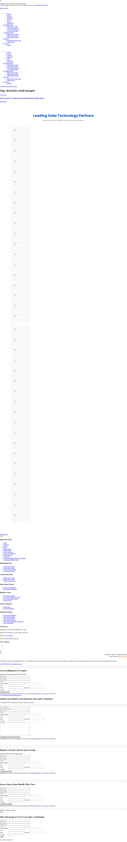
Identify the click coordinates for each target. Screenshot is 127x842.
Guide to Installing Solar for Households (14, 558)
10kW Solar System (12, 28)
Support (9, 45)
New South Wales (8, 623)
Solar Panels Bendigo (9, 620)
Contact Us (6, 43)
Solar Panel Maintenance (10, 589)
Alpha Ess (10, 19)
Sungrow (9, 22)
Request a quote (12, 86)
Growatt (9, 14)
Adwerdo (124, 656)
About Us (6, 39)
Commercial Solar (8, 32)
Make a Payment (8, 552)
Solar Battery (7, 607)
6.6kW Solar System (12, 26)
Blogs (5, 547)
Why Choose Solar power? (10, 599)
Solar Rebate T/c (8, 555)
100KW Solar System (13, 37)
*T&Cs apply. (18, 753)
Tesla (8, 20)
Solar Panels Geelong (9, 618)
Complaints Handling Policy (11, 560)
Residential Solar (8, 25)
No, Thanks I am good (6, 840)
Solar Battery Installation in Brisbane (13, 621)
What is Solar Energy (9, 596)
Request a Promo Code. (41, 5)
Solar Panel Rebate (8, 608)
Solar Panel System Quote (14, 40)
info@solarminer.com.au (11, 638)
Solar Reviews (11, 42)
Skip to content (4, 8)
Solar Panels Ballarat (9, 617)
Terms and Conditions (9, 553)
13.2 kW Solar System (13, 29)
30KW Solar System (12, 34)
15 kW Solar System (12, 31)
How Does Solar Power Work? (11, 597)
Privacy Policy (7, 550)
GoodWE (9, 17)
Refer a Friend (7, 600)
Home (5, 543)
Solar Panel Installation (9, 587)
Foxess (9, 15)
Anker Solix (10, 23)
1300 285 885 (4, 86)
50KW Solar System (12, 36)
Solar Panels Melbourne (10, 615)
